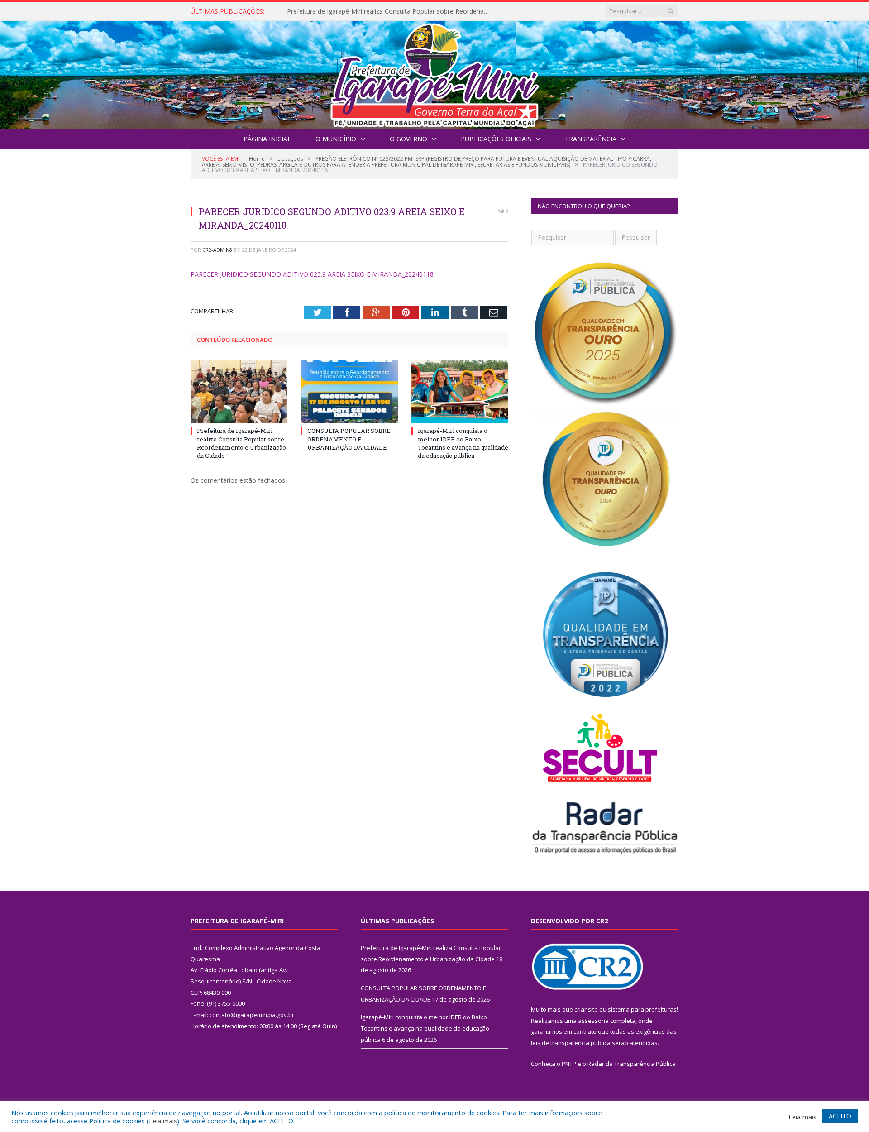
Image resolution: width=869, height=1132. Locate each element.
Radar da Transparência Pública (631, 1064)
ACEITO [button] (840, 1116)
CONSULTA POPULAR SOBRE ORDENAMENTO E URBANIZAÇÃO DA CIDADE (391, 11)
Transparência (590, 138)
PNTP (569, 1064)
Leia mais (163, 1121)
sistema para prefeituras (642, 1009)
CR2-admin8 (217, 249)
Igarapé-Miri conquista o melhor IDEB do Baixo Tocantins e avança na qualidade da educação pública (463, 443)
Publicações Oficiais (496, 138)
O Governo (408, 138)
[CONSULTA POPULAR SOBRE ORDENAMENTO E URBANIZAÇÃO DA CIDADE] (349, 391)
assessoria (593, 1021)
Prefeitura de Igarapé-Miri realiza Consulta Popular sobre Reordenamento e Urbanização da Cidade (241, 443)
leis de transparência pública (571, 1043)
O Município (335, 138)
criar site (586, 1009)
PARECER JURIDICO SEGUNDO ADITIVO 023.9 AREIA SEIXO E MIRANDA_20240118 (312, 274)
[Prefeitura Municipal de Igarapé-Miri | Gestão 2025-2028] (434, 72)
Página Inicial (267, 138)
